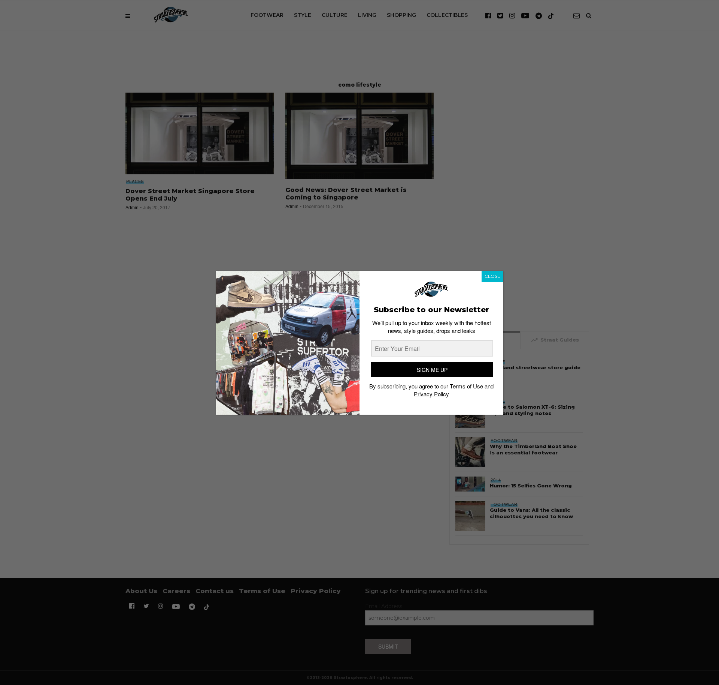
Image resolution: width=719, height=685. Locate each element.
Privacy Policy (431, 394)
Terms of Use (466, 386)
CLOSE (492, 276)
